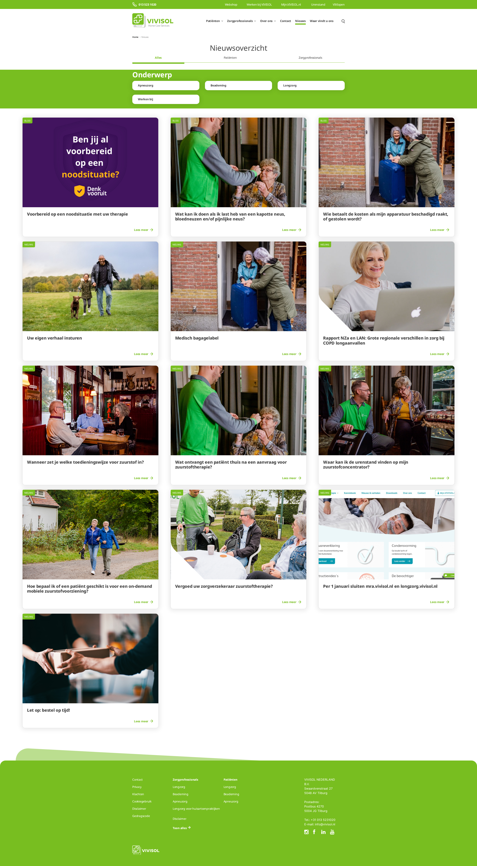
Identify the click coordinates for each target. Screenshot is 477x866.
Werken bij (145, 99)
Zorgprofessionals (310, 58)
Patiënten (230, 58)
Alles (158, 58)
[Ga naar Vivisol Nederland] (152, 21)
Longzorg (290, 85)
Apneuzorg (145, 85)
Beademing (218, 85)
